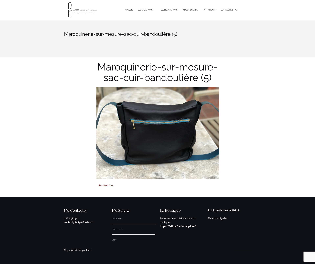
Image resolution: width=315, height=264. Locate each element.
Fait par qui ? (209, 10)
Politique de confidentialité (223, 210)
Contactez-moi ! (229, 10)
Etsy (114, 240)
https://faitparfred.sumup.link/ (178, 226)
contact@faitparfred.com (78, 222)
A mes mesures (190, 10)
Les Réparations (169, 10)
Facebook (117, 229)
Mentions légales (217, 218)
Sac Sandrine (105, 185)
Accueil (129, 10)
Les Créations (145, 10)
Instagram (117, 218)
